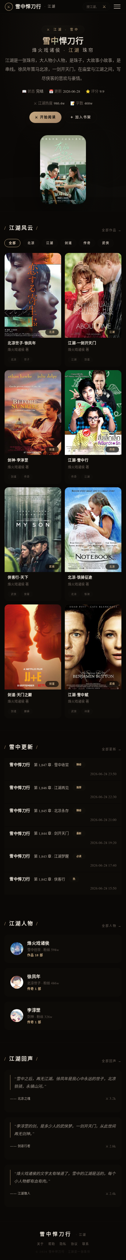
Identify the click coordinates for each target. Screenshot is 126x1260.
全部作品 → (112, 230)
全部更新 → (112, 749)
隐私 (63, 1244)
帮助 (51, 1244)
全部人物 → (112, 925)
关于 (40, 1244)
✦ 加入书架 (80, 117)
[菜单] (117, 6)
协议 (74, 1244)
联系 (85, 1244)
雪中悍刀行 (31, 6)
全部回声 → (112, 1061)
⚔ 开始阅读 (45, 117)
